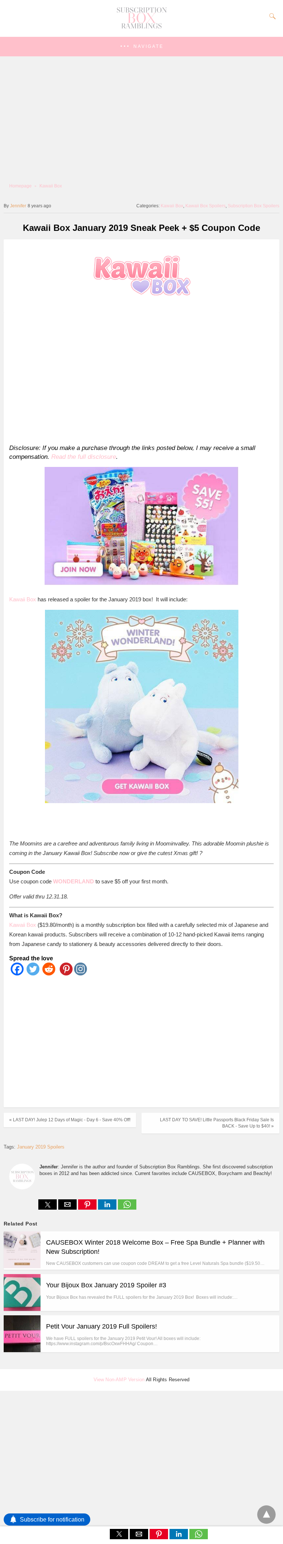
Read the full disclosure (83, 456)
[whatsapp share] (127, 1207)
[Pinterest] (65, 973)
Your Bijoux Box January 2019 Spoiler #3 (106, 1285)
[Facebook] (17, 973)
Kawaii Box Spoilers (205, 205)
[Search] (270, 16)
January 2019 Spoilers (40, 1147)
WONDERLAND (73, 881)
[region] (139, 377)
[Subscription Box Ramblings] (141, 26)
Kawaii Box (50, 186)
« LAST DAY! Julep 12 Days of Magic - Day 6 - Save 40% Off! (69, 1119)
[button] (141, 46)
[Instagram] (80, 973)
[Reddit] (49, 973)
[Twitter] (33, 973)
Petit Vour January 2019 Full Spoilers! (101, 1326)
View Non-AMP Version (119, 1379)
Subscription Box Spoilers (253, 205)
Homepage (20, 186)
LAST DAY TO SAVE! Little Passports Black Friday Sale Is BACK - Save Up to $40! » (217, 1123)
